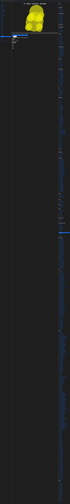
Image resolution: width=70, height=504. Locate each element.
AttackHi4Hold (61, 15)
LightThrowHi (61, 257)
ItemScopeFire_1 (62, 312)
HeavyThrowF (61, 240)
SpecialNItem (61, 327)
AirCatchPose (61, 333)
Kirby (2, 16)
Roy (1, 30)
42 (16, 33)
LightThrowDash (62, 254)
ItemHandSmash (62, 283)
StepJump (61, 155)
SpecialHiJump (62, 175)
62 (41, 33)
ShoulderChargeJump (62, 130)
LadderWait (61, 386)
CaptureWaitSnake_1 (62, 356)
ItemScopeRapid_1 (62, 314)
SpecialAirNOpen (62, 173)
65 (45, 33)
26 (41, 32)
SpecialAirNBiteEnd (62, 167)
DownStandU (61, 84)
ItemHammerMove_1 (62, 278)
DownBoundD (61, 73)
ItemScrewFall (61, 317)
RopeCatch (61, 390)
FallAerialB (61, 101)
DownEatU (61, 79)
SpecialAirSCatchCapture (63, 406)
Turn (60, 139)
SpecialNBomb (61, 186)
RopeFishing (61, 391)
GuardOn (61, 65)
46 (21, 33)
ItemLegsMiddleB (62, 298)
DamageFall (61, 98)
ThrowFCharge (61, 41)
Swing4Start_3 (61, 454)
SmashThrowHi (62, 267)
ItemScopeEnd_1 (62, 310)
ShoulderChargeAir (62, 393)
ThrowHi (61, 44)
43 (17, 33)
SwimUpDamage (62, 216)
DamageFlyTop (62, 365)
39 (12, 33)
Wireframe (19, 37)
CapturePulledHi (62, 347)
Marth (2, 22)
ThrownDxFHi (61, 466)
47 (22, 33)
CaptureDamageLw (62, 340)
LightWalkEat (61, 123)
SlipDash (61, 90)
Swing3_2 (61, 440)
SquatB (60, 149)
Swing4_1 (61, 455)
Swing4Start (61, 451)
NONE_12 (61, 484)
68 (49, 33)
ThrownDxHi (61, 468)
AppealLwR (61, 226)
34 (51, 32)
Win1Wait (61, 232)
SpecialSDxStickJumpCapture (63, 424)
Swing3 (61, 438)
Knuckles (2, 17)
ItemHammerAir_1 (62, 276)
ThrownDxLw (61, 469)
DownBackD (61, 71)
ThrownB (61, 462)
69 (50, 33)
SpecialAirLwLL (62, 161)
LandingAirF (61, 116)
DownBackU (61, 72)
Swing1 (61, 434)
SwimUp (61, 215)
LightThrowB (61, 252)
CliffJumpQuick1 (62, 53)
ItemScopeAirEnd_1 (62, 303)
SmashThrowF (61, 266)
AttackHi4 (61, 14)
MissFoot (61, 125)
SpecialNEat (61, 187)
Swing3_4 (61, 442)
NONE (60, 481)
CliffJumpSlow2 (62, 56)
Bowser (2, 3)
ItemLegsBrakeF (62, 292)
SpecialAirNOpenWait (62, 174)
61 (40, 33)
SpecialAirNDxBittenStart (63, 404)
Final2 (60, 219)
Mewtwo (2, 24)
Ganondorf (2, 10)
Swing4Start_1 (61, 452)
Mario (2, 21)
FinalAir (61, 220)
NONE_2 (61, 491)
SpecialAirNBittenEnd (62, 401)
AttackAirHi (61, 29)
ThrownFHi (61, 473)
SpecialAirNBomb (62, 169)
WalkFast (61, 145)
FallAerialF (61, 102)
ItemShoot (61, 320)
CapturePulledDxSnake (63, 345)
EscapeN (61, 62)
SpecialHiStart (61, 176)
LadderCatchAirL (62, 379)
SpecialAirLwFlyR (62, 160)
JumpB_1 (61, 112)
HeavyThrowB (61, 238)
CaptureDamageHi (62, 339)
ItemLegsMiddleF (62, 299)
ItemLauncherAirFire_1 (62, 287)
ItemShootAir (61, 321)
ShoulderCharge (62, 392)
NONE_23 (61, 495)
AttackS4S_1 (61, 21)
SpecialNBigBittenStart (63, 414)
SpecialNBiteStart (62, 185)
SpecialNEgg (61, 420)
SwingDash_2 (61, 459)
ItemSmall (61, 325)
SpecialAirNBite (62, 166)
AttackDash (61, 25)
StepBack (61, 153)
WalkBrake (61, 144)
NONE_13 (61, 485)
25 (40, 32)
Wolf (1, 38)
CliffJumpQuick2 (62, 54)
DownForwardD (62, 80)
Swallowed (61, 433)
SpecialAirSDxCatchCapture (63, 408)
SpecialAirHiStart (62, 158)
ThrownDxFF (61, 465)
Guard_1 (61, 67)
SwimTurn (61, 214)
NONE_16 (61, 488)
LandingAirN (61, 119)
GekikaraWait (61, 270)
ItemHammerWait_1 (62, 280)
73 (55, 33)
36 (54, 32)
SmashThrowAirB (62, 261)
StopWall (61, 432)
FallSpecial (61, 105)
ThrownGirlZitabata (62, 475)
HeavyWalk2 (61, 108)
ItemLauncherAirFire (62, 286)
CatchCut (61, 36)
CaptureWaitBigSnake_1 (63, 351)
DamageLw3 (61, 370)
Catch (60, 34)
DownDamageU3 (62, 77)
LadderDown (61, 384)
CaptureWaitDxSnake (62, 352)
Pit (1, 28)
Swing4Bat (61, 447)
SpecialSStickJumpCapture (63, 428)
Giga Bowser (3, 11)
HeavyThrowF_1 (62, 241)
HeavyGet (61, 378)
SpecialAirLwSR (62, 165)
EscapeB (61, 60)
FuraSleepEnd (61, 205)
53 (30, 33)
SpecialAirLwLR (62, 162)
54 (31, 33)
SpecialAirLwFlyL (62, 159)
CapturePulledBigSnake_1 (63, 344)
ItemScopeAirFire (62, 304)
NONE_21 (61, 493)
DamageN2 (61, 372)
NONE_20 (61, 492)
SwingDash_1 (61, 458)
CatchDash (61, 37)
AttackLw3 (61, 9)
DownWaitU (61, 86)
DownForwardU (62, 81)
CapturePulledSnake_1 (63, 349)
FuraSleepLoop (62, 206)
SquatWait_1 (61, 138)
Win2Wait (61, 234)
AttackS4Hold (61, 19)
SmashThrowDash (62, 265)
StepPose (61, 156)
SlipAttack (61, 89)
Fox (1, 8)
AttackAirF (61, 28)
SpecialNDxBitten (62, 417)
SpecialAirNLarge (62, 172)
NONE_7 (61, 500)
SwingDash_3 (61, 460)
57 (35, 33)
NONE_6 (61, 499)
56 (34, 33)
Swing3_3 (61, 441)
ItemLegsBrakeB (62, 291)
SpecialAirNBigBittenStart (63, 399)
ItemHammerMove (62, 277)
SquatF (60, 150)
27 (42, 32)
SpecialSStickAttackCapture (63, 426)
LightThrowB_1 (62, 253)
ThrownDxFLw (61, 467)
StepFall (61, 154)
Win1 (60, 231)
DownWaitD (61, 85)
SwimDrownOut (62, 211)
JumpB (60, 111)
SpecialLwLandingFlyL (63, 132)
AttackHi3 (61, 8)
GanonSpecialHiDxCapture (63, 377)
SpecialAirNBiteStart (62, 168)
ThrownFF (61, 472)
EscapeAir (61, 59)
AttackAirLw (61, 30)
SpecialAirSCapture (62, 405)
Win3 (60, 235)
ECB (23, 37)
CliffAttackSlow (61, 48)
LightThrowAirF (62, 247)
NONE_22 (61, 494)
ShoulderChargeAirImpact (63, 394)
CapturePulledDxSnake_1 (63, 346)
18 (31, 32)
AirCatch (61, 331)
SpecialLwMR (61, 181)
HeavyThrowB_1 (62, 239)
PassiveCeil (61, 195)
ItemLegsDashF (62, 294)
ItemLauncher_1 (62, 290)
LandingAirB (61, 115)
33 (50, 32)
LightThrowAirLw (62, 250)
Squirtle (2, 34)
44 (18, 33)
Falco (2, 7)
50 (26, 33)
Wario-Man (2, 37)
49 (25, 33)
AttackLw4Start (61, 18)
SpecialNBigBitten (62, 412)
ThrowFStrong (61, 42)
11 (22, 32)
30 (46, 32)
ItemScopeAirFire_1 (62, 305)
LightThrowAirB (62, 245)
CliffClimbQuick (62, 50)
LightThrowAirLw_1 (62, 251)
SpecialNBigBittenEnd (62, 413)
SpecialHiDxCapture (62, 411)
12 (23, 32)
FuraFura (61, 200)
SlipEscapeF (61, 93)
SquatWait (61, 137)
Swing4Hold (61, 448)
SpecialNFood (61, 189)
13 (24, 32)
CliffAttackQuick (62, 47)
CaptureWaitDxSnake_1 (63, 353)
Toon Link (2, 35)
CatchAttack (61, 35)
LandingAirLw (61, 118)
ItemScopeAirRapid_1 (62, 307)
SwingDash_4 (61, 461)
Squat (60, 135)
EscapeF (61, 61)
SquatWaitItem (61, 328)
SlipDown (61, 91)
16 (28, 32)
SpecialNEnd (61, 188)
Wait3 (60, 143)
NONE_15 (61, 487)
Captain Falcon (3, 4)
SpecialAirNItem (62, 326)
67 (48, 33)
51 (27, 33)
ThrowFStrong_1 (62, 43)
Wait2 (60, 142)
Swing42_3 (61, 446)
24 (38, 32)
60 (39, 33)
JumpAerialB (61, 109)
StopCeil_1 (61, 431)
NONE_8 (61, 501)
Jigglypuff (2, 14)
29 (45, 32)
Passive (61, 194)
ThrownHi (61, 476)
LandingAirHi (61, 117)
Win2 (60, 233)
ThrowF (61, 40)
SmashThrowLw (62, 268)
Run (60, 128)
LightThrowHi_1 (62, 258)
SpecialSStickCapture (62, 427)
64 (44, 33)
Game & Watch (3, 9)
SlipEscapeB (61, 92)
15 (27, 32)
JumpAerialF (61, 110)
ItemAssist (61, 271)
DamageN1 (61, 371)
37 (55, 32)
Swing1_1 (61, 435)
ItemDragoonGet (62, 273)
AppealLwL (61, 225)
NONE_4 (61, 497)
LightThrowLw (61, 259)
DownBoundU (61, 74)
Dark (60, 374)
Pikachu (2, 27)
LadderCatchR (61, 383)
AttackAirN (61, 32)
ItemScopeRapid (62, 313)
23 (37, 32)
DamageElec (61, 360)
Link (1, 18)
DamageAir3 (61, 359)
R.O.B (2, 29)
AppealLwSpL (61, 227)
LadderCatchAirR (62, 380)
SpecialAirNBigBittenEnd (63, 398)
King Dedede (3, 15)
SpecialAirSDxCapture (62, 407)
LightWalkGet (61, 124)
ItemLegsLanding (62, 297)
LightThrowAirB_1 (62, 246)
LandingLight (61, 122)
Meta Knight (2, 23)
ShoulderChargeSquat (62, 131)
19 (32, 32)
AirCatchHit (61, 332)
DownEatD (61, 78)
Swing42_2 (61, 445)
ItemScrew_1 (61, 318)
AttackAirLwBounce (62, 31)
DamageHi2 (61, 367)
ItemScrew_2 (61, 319)
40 (13, 33)
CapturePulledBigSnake (63, 343)
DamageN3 (61, 373)
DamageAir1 (61, 357)
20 (33, 32)
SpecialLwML (61, 180)
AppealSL (61, 229)
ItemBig (61, 272)
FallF (60, 104)
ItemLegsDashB (62, 293)
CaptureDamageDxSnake (63, 337)
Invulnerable (14, 37)
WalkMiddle (61, 146)
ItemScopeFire (61, 311)
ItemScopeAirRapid (62, 306)
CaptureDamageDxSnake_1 (63, 338)
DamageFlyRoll (62, 364)
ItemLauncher (61, 284)
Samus (2, 31)
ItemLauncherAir (62, 285)
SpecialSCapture (62, 421)
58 (36, 33)
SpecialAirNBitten (62, 400)
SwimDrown (61, 210)
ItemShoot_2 (61, 324)
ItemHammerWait (62, 279)
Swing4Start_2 (61, 453)
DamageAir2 (61, 358)
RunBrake (61, 129)
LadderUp (61, 385)
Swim (60, 209)
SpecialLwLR (61, 179)
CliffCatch (61, 49)
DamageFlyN (61, 363)
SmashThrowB (61, 264)
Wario (2, 36)
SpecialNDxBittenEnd (62, 418)
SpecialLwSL (61, 182)
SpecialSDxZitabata (62, 425)
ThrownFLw (61, 474)
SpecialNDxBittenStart (62, 419)
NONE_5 (61, 498)
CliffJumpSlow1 (62, 55)
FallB (60, 103)
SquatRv (61, 136)
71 (53, 33)
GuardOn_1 (61, 66)
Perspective (26, 37)
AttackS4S (61, 20)
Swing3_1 (61, 439)
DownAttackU (61, 70)
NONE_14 (61, 486)
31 (47, 32)
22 (36, 32)
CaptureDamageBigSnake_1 (63, 336)
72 (54, 33)
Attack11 (61, 4)
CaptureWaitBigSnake (62, 350)
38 (56, 32)
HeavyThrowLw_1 (62, 244)
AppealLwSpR (61, 228)
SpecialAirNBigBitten (62, 397)
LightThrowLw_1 (62, 260)
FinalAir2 (61, 221)
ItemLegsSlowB (62, 300)
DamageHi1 (61, 366)
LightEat (61, 387)
